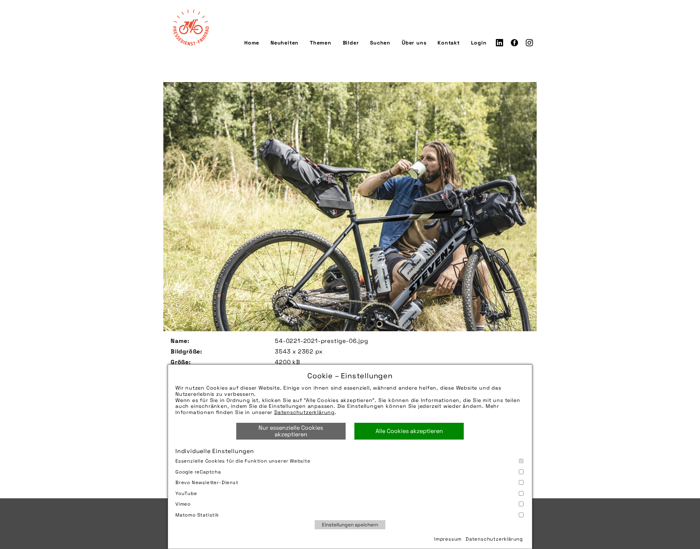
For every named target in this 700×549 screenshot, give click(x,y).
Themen (320, 42)
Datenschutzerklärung (304, 412)
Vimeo (183, 504)
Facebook (514, 42)
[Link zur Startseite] (190, 27)
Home (251, 42)
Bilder (351, 42)
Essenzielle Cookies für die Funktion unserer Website (243, 461)
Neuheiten (285, 42)
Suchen (380, 42)
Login (479, 42)
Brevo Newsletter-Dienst (206, 482)
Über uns (414, 42)
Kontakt (449, 42)
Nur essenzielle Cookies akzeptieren (290, 431)
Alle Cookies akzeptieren (409, 431)
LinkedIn (499, 42)
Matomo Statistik (197, 515)
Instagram (529, 42)
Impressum (448, 539)
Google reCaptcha (198, 472)
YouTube (186, 493)
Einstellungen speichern (350, 525)
